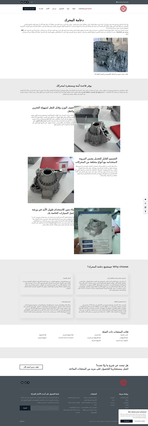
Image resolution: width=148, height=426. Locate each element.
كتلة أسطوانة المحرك (68, 335)
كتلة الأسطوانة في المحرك (94, 337)
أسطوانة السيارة (42, 337)
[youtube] (25, 2)
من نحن (54, 8)
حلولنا (73, 8)
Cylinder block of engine (65, 337)
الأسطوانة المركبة (96, 340)
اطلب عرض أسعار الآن (31, 367)
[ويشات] (145, 207)
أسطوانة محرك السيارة (122, 340)
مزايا (68, 8)
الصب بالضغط (124, 335)
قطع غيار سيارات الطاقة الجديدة (89, 407)
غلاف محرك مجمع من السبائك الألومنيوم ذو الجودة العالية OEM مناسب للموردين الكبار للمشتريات (101, 74)
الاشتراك (25, 408)
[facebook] (27, 2)
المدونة (126, 407)
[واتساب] (145, 203)
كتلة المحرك (97, 335)
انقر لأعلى (22, 421)
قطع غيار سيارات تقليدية (74, 402)
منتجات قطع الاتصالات (74, 407)
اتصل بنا (41, 8)
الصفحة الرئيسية (87, 8)
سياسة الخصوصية (92, 421)
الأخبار (47, 8)
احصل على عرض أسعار (29, 8)
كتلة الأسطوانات (124, 337)
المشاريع (61, 8)
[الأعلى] (145, 211)
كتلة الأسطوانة (42, 335)
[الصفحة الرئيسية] (123, 8)
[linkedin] (22, 2)
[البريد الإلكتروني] (145, 199)
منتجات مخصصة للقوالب (74, 397)
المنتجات (80, 8)
